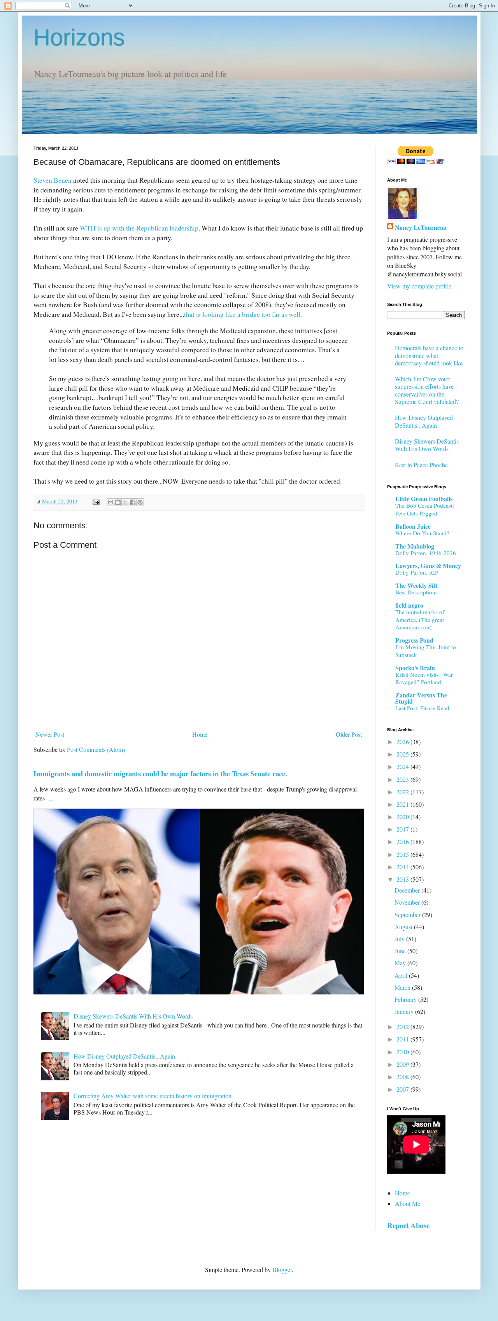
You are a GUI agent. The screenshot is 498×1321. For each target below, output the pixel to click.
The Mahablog (414, 546)
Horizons (79, 37)
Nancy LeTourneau (421, 227)
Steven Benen (52, 180)
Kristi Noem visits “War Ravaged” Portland (424, 678)
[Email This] (110, 502)
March (403, 987)
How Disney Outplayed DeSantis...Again (124, 1056)
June (401, 951)
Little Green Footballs (423, 498)
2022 (403, 792)
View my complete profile (419, 286)
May (401, 963)
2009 (403, 1064)
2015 (403, 854)
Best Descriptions (416, 592)
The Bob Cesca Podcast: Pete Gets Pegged (424, 509)
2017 (403, 829)
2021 (403, 804)
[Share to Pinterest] (140, 502)
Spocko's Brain (415, 667)
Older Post (349, 734)
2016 (403, 841)
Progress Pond (414, 640)
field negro (409, 605)
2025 (403, 754)
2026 (403, 741)
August (404, 927)
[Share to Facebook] (133, 502)
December (408, 890)
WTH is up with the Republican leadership (139, 227)
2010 (403, 1052)
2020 (403, 817)
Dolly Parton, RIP (416, 572)
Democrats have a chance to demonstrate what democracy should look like (429, 355)
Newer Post (49, 734)
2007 (403, 1089)
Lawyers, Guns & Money (428, 565)
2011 (403, 1039)
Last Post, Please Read (422, 708)
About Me (407, 1203)
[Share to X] (125, 502)
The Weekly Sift (416, 585)
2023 (403, 779)
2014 (403, 867)
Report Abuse (408, 1225)
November (408, 902)
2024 (403, 766)
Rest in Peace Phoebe (421, 465)
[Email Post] (95, 501)
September (408, 914)
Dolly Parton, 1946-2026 (425, 553)
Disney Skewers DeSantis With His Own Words (133, 1016)
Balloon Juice (413, 526)
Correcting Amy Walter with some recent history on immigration (152, 1096)
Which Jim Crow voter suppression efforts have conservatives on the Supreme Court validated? (427, 390)
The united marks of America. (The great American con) (419, 619)
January (405, 1011)
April (402, 975)
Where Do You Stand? (422, 533)
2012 (403, 1026)
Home (199, 734)
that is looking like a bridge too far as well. (243, 314)
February (406, 999)
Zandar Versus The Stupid (421, 698)
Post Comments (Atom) (96, 749)
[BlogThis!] (118, 502)
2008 (403, 1077)
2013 (403, 879)
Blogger (282, 1269)
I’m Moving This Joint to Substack (425, 651)
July (400, 939)
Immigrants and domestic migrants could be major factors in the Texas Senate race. (160, 773)
